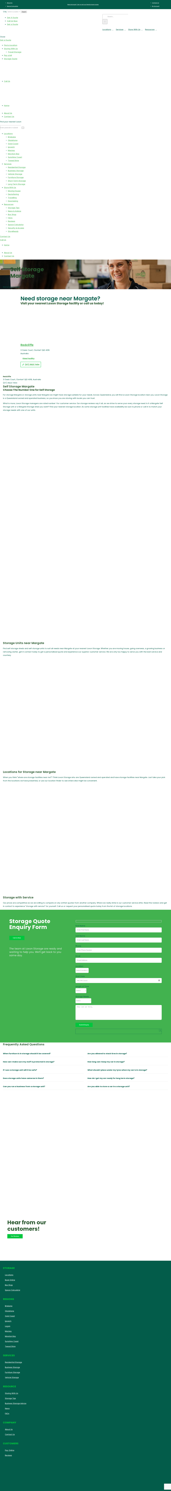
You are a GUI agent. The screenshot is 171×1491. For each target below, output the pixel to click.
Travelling (12, 197)
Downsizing (13, 201)
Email (78, 956)
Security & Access (16, 228)
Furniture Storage (16, 177)
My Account (155, 6)
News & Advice (14, 211)
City (5, 11)
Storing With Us (11, 48)
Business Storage (16, 170)
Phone (78, 946)
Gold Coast (13, 143)
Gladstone (12, 140)
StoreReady (13, 231)
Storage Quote (10, 59)
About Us (9, 3)
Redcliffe (27, 345)
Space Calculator (12, 6)
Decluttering (13, 194)
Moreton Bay (13, 154)
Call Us (7, 81)
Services (8, 164)
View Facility (28, 358)
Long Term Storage (16, 184)
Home (6, 105)
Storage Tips (13, 208)
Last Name (80, 936)
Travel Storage (14, 52)
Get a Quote (12, 24)
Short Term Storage (17, 181)
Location (79, 966)
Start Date (80, 976)
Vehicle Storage (15, 174)
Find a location (10, 45)
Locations (8, 133)
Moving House (14, 191)
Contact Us (155, 3)
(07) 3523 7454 (32, 364)
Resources (8, 204)
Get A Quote (12, 17)
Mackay (11, 150)
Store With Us (10, 187)
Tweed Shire (13, 160)
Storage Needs (82, 996)
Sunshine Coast (15, 157)
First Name (80, 926)
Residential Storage (17, 167)
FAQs (10, 218)
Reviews (11, 221)
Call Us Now (12, 21)
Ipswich (11, 147)
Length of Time (82, 986)
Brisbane (12, 137)
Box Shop (12, 214)
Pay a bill (8, 55)
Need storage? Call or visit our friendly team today (83, 4)
